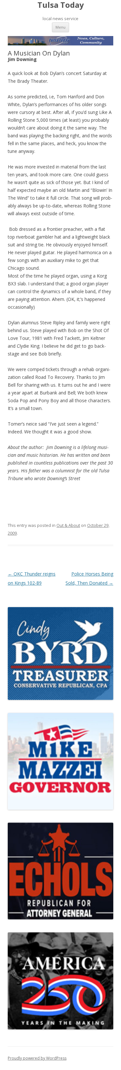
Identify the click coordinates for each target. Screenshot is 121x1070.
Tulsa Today (60, 5)
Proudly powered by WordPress (37, 1058)
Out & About (68, 525)
